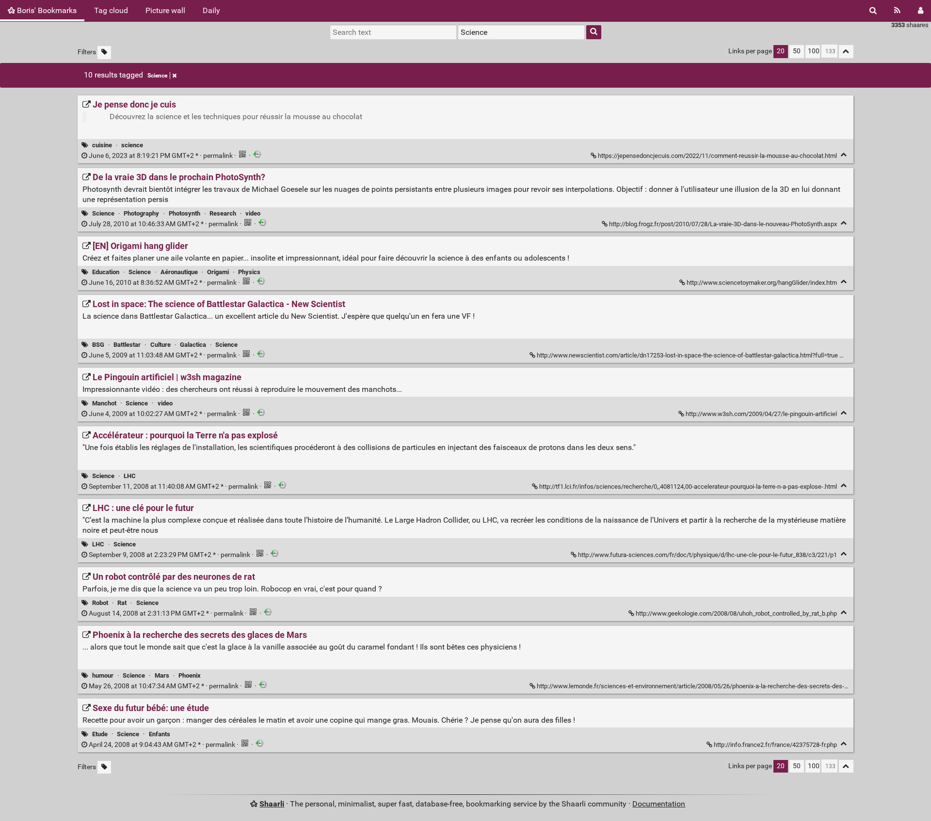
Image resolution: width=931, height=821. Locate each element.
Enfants (159, 734)
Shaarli (271, 803)
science (132, 145)
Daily (211, 10)
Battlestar (127, 344)
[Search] (873, 10)
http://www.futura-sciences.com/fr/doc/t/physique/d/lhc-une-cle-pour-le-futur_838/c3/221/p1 (707, 554)
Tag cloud (111, 10)
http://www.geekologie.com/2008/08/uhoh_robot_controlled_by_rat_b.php (736, 613)
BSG (98, 344)
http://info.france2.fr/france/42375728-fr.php (775, 744)
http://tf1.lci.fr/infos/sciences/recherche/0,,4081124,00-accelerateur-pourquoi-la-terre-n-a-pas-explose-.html (688, 486)
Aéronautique (179, 272)
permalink (160, 156)
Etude (100, 734)
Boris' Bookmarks (46, 10)
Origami (218, 272)
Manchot (104, 403)
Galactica (193, 344)
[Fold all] (846, 51)
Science (157, 75)
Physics (249, 272)
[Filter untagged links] (104, 52)
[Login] (920, 10)
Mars (162, 675)
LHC (130, 476)
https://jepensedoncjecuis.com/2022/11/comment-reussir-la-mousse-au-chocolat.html (717, 155)
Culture (160, 344)
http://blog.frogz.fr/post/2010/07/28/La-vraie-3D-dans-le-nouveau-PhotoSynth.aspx (723, 224)
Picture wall (165, 10)
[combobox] (521, 32)
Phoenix (189, 675)
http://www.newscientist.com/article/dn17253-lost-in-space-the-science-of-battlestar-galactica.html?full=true (687, 355)
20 (781, 51)
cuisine (102, 145)
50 (797, 51)
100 (813, 51)
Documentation (658, 803)
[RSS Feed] (897, 10)
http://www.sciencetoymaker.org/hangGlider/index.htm (761, 282)
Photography (141, 213)
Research (222, 213)
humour (102, 675)
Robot (100, 602)
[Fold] (844, 155)
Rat (122, 602)
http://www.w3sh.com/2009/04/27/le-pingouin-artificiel (761, 414)
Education (105, 272)
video (252, 213)
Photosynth (184, 213)
